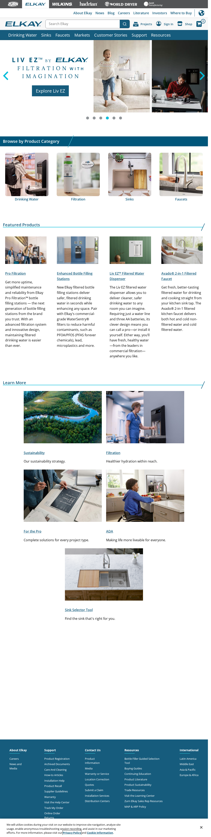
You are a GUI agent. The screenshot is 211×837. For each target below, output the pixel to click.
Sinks (46, 35)
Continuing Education (137, 774)
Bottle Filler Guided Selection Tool (141, 761)
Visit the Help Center (56, 802)
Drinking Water (22, 35)
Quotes (89, 785)
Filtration (113, 453)
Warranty (50, 797)
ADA (109, 531)
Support (139, 35)
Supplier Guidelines (56, 791)
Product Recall (53, 786)
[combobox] (87, 24)
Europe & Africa (189, 775)
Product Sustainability (137, 785)
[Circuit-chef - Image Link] (145, 496)
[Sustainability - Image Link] (63, 418)
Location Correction (97, 779)
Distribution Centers (97, 801)
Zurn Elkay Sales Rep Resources (143, 801)
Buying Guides (133, 768)
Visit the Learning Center (139, 796)
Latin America (188, 759)
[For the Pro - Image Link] (63, 496)
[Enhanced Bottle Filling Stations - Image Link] (77, 251)
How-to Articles (53, 775)
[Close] (201, 827)
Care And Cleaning (55, 769)
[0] (199, 24)
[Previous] (5, 81)
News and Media (15, 766)
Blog (111, 13)
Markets (82, 35)
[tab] (87, 118)
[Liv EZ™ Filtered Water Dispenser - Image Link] (130, 251)
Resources (161, 35)
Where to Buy (181, 13)
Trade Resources (134, 790)
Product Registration (57, 759)
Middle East (187, 764)
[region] (104, 828)
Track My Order (53, 808)
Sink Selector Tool (79, 610)
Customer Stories (110, 35)
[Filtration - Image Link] (145, 418)
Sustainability (34, 453)
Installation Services (97, 796)
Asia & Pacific (188, 769)
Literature (141, 13)
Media (89, 768)
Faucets (62, 35)
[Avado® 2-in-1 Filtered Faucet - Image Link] (182, 251)
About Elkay (82, 13)
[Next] (203, 81)
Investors (159, 13)
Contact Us (93, 750)
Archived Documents (57, 764)
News (99, 13)
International (201, 13)
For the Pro (32, 531)
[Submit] (125, 24)
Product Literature (135, 779)
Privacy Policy (72, 833)
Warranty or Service (97, 774)
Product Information (92, 761)
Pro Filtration (15, 273)
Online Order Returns (52, 815)
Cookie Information (100, 833)
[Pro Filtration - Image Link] (26, 251)
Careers (124, 13)
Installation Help (54, 780)
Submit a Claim (94, 790)
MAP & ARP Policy (135, 806)
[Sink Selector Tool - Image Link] (104, 575)
